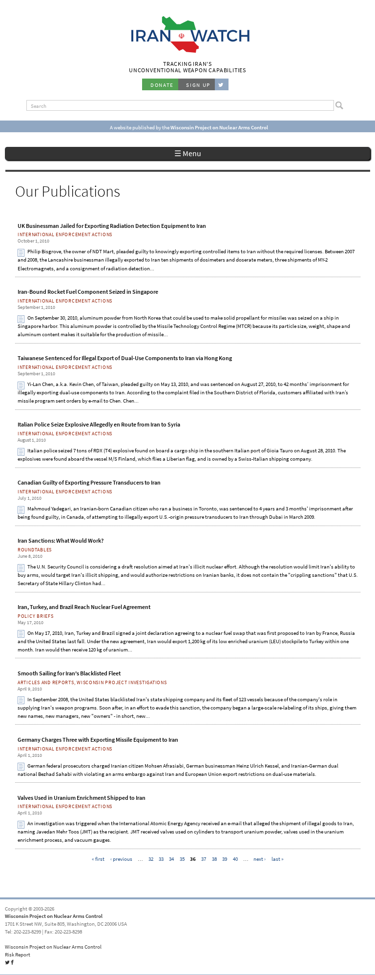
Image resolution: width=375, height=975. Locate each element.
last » (277, 858)
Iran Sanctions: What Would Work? (61, 541)
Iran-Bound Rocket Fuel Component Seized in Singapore (88, 292)
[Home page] (187, 52)
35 (182, 858)
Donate (162, 85)
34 (171, 858)
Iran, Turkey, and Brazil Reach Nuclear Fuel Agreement (84, 607)
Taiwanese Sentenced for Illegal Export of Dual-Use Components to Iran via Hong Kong (125, 358)
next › (259, 858)
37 (203, 858)
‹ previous (121, 858)
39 (224, 858)
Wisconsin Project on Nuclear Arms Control (54, 916)
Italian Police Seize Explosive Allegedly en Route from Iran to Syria (99, 424)
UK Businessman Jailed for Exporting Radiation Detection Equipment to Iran (112, 226)
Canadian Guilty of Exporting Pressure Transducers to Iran (89, 483)
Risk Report (17, 954)
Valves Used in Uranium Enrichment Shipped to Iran (82, 798)
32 (150, 858)
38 (214, 858)
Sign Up (198, 85)
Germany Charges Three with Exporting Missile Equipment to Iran (98, 740)
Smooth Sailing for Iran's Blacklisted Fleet (69, 673)
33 (161, 858)
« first (98, 858)
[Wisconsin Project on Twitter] (222, 84)
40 (235, 858)
